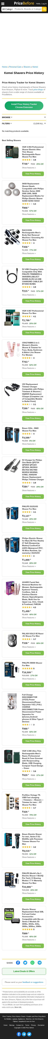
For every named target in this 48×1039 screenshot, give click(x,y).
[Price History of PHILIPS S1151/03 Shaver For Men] (12, 521)
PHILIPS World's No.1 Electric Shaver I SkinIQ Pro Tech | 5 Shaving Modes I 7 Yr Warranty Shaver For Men (32, 878)
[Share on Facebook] (18, 964)
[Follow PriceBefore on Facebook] (19, 1036)
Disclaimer (41, 1025)
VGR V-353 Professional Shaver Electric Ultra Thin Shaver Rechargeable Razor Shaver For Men (33, 152)
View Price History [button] (33, 174)
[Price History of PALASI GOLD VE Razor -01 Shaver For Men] (12, 648)
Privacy (33, 1025)
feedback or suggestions (33, 982)
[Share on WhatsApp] (32, 964)
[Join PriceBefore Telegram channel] (24, 1036)
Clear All (38, 123)
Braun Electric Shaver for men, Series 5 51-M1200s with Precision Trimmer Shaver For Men (32, 839)
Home (5, 1025)
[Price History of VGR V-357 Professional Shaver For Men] (12, 325)
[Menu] (2, 3)
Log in (44, 4)
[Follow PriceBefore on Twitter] (29, 1036)
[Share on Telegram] (40, 964)
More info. (18, 1007)
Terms (27, 1025)
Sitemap (11, 1025)
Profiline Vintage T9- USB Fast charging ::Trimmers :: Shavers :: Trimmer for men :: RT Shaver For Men (32, 800)
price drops (38, 89)
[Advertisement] (24, 39)
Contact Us (19, 1025)
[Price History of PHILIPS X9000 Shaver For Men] (12, 677)
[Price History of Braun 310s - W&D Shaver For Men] (12, 442)
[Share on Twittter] (25, 964)
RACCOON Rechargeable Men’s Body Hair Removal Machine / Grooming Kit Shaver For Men (33, 235)
